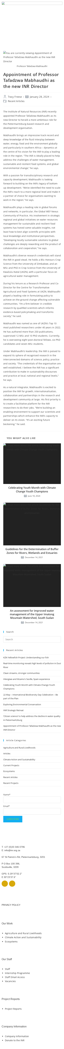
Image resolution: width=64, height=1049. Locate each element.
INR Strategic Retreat (13, 710)
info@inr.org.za (12, 850)
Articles (6, 753)
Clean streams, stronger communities (21, 673)
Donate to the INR (14, 1040)
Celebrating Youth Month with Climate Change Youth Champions (32, 489)
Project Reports (13, 1008)
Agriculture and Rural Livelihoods (19, 747)
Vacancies (10, 981)
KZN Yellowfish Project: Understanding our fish (26, 657)
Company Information (17, 1036)
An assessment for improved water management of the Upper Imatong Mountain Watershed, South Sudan (32, 614)
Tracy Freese (15, 96)
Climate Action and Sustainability (19, 759)
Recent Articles (16, 101)
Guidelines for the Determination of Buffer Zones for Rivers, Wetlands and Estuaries (32, 550)
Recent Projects (10, 783)
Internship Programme (17, 973)
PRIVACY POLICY (11, 905)
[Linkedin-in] (12, 884)
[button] (32, 38)
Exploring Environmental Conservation (22, 704)
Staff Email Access (15, 977)
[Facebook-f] (5, 884)
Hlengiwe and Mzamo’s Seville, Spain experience (26, 679)
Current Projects (11, 765)
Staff (7, 969)
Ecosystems (9, 771)
